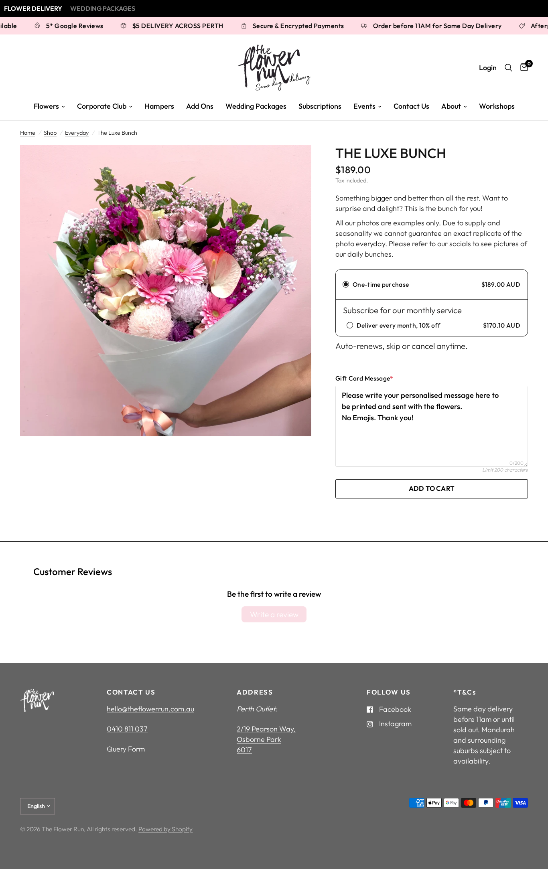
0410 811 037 (127, 728)
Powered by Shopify (165, 829)
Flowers (46, 106)
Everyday (77, 132)
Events (364, 106)
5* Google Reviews (43, 25)
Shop (50, 132)
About (451, 106)
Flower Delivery (33, 8)
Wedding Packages (102, 8)
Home (27, 132)
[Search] (508, 67)
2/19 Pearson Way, (266, 728)
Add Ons (199, 106)
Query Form (126, 749)
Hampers (159, 106)
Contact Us (411, 106)
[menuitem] (49, 106)
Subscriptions (319, 106)
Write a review (274, 614)
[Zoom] (294, 162)
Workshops (497, 106)
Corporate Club (101, 106)
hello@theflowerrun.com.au (150, 708)
